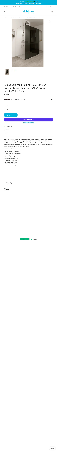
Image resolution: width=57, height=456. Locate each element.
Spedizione (6, 129)
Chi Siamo (6, 6)
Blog (14, 6)
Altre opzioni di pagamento (28, 122)
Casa (5, 17)
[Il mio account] (19, 6)
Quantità (5, 106)
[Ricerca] (52, 11)
